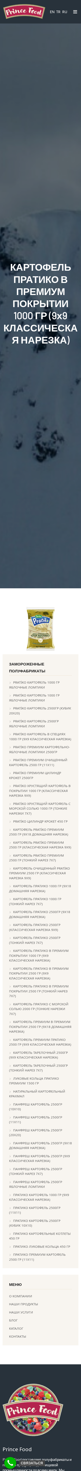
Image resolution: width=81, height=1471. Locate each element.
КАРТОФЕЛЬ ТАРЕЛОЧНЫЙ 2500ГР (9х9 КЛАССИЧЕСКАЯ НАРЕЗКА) (38, 1055)
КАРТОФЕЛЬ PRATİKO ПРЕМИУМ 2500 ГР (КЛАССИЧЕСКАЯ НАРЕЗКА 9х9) (40, 844)
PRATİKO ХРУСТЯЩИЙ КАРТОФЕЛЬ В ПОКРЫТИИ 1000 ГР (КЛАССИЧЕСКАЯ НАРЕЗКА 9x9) (40, 791)
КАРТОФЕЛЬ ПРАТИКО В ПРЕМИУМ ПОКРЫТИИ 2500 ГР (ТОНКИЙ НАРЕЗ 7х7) (39, 991)
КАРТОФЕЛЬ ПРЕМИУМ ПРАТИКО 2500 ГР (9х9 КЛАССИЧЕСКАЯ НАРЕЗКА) (40, 1042)
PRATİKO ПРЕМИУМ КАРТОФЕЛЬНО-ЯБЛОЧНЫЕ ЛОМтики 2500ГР (39, 749)
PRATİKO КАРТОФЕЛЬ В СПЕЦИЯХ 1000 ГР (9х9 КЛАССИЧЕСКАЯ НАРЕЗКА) (40, 736)
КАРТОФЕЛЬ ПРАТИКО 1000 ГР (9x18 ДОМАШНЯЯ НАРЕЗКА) (40, 888)
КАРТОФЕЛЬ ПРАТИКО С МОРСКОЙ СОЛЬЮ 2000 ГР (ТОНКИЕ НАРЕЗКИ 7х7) (38, 1009)
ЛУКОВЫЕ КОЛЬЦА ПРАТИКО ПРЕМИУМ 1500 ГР (34, 1080)
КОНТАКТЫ (17, 1336)
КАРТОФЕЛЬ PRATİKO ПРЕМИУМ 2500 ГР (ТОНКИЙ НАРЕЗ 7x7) (36, 857)
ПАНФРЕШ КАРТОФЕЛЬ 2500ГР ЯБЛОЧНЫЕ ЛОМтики (35, 1184)
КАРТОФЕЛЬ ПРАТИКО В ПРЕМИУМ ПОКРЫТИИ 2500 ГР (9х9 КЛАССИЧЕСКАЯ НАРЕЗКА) (39, 973)
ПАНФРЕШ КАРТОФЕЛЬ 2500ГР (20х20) (35, 1132)
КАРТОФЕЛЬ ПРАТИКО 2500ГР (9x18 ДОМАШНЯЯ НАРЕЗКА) (39, 914)
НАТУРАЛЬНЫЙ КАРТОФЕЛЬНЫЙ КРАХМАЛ (37, 1093)
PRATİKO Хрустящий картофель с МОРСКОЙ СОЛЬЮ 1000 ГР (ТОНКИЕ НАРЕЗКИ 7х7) (39, 808)
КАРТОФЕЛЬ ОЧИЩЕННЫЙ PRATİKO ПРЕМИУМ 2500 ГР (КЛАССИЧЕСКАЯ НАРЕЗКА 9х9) (39, 873)
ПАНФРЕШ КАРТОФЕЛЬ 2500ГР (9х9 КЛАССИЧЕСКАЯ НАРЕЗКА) (39, 1158)
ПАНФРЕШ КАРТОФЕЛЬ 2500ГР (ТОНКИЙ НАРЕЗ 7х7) (35, 1171)
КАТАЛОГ (16, 1328)
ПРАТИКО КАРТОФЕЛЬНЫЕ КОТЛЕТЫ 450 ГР (40, 1236)
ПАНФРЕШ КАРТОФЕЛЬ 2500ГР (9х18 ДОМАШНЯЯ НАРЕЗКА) (40, 1145)
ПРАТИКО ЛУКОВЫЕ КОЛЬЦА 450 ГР (41, 1246)
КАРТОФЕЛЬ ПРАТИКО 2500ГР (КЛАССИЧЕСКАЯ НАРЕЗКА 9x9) (34, 927)
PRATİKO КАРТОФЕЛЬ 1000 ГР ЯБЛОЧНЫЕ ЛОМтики (34, 684)
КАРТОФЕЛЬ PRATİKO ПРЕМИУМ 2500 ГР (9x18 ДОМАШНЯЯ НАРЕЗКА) (38, 832)
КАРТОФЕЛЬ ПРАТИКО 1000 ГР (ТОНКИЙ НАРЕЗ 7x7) (35, 901)
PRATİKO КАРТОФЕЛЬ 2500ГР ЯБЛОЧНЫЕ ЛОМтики (34, 723)
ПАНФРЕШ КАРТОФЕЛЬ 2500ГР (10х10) (35, 1106)
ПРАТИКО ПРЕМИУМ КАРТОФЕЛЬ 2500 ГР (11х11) (37, 1257)
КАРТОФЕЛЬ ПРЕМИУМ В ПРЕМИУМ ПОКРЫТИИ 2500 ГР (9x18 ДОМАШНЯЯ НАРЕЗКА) (40, 1027)
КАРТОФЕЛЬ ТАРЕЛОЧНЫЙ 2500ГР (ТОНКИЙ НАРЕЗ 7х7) (38, 1068)
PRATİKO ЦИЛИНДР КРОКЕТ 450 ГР (40, 821)
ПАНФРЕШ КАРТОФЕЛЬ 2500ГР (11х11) (35, 1119)
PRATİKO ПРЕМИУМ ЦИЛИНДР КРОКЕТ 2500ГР (35, 775)
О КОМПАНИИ (20, 1296)
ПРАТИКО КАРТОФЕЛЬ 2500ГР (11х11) (34, 1210)
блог (13, 1320)
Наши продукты (23, 1304)
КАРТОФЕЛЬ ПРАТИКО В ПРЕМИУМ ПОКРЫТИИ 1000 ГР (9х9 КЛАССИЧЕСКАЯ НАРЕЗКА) (39, 955)
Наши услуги (21, 1312)
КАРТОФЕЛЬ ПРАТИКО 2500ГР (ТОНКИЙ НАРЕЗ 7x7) (34, 940)
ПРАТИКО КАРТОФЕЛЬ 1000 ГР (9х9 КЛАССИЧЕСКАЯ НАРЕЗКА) (39, 1197)
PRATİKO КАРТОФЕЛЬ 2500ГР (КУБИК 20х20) (40, 710)
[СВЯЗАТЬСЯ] (10, 1463)
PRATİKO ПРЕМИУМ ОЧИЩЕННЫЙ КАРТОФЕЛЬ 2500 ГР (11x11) (38, 762)
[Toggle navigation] (75, 13)
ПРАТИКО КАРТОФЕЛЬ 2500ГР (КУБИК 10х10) (34, 1223)
